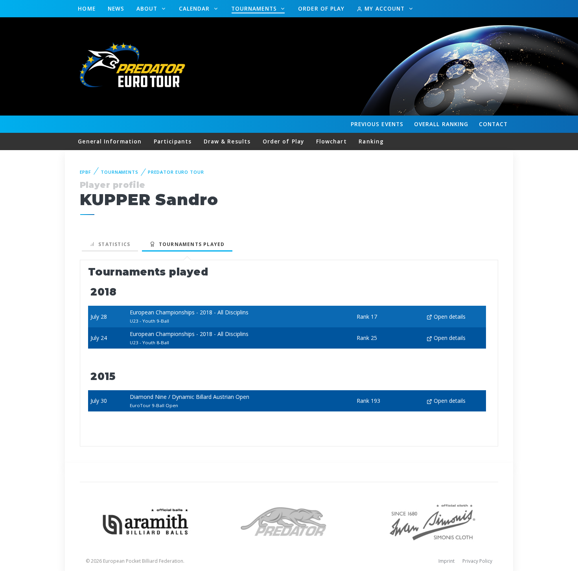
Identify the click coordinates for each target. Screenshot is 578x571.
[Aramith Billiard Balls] (146, 521)
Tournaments (255, 8)
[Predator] (289, 521)
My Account (385, 8)
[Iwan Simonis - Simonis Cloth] (432, 521)
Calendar (195, 8)
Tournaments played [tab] (190, 244)
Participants (172, 141)
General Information (110, 141)
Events (377, 124)
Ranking (441, 124)
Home (86, 8)
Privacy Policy (477, 561)
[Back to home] (133, 66)
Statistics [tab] (112, 244)
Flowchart (331, 141)
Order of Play (321, 8)
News (116, 8)
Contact (493, 124)
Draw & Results (227, 141)
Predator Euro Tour (176, 172)
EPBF (86, 172)
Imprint (446, 561)
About (148, 8)
